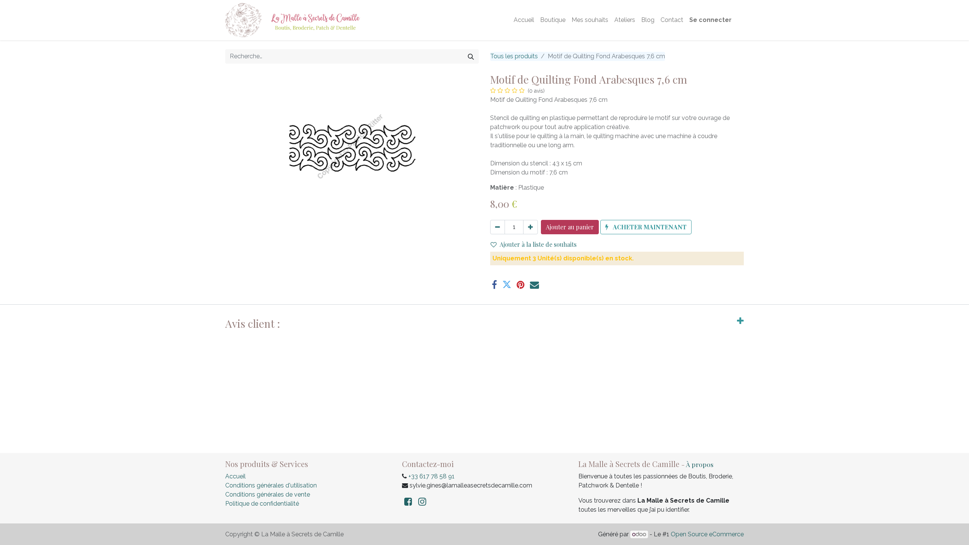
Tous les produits (514, 56)
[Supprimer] (497, 227)
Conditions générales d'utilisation (271, 485)
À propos (700, 464)
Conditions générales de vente (267, 494)
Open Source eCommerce (707, 534)
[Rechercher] (471, 56)
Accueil (235, 476)
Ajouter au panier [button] (570, 227)
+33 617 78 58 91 (431, 476)
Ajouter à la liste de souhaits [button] (538, 244)
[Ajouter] (530, 227)
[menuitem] (524, 20)
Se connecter (710, 19)
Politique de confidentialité (262, 503)
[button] (646, 227)
